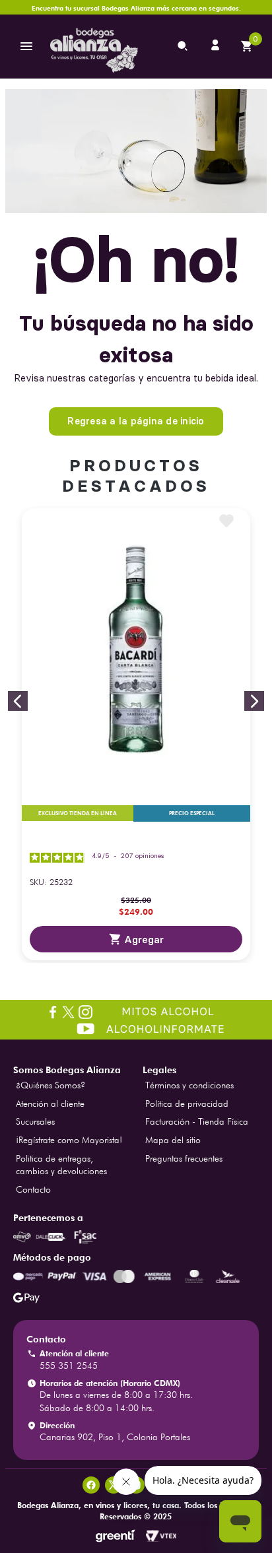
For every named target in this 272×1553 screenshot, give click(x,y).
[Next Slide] (254, 701)
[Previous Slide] (18, 701)
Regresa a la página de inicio (135, 421)
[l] (216, 46)
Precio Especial (192, 813)
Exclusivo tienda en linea (77, 813)
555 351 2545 (69, 1365)
